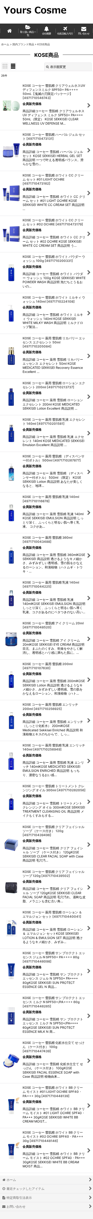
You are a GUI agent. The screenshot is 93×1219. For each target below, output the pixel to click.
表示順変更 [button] (58, 67)
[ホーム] (9, 31)
